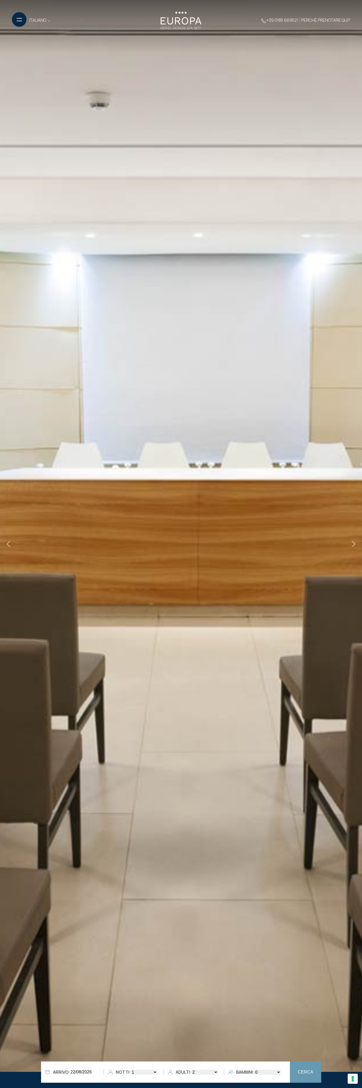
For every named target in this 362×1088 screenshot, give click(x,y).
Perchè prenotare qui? (325, 20)
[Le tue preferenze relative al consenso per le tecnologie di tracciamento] (353, 1079)
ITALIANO (38, 20)
